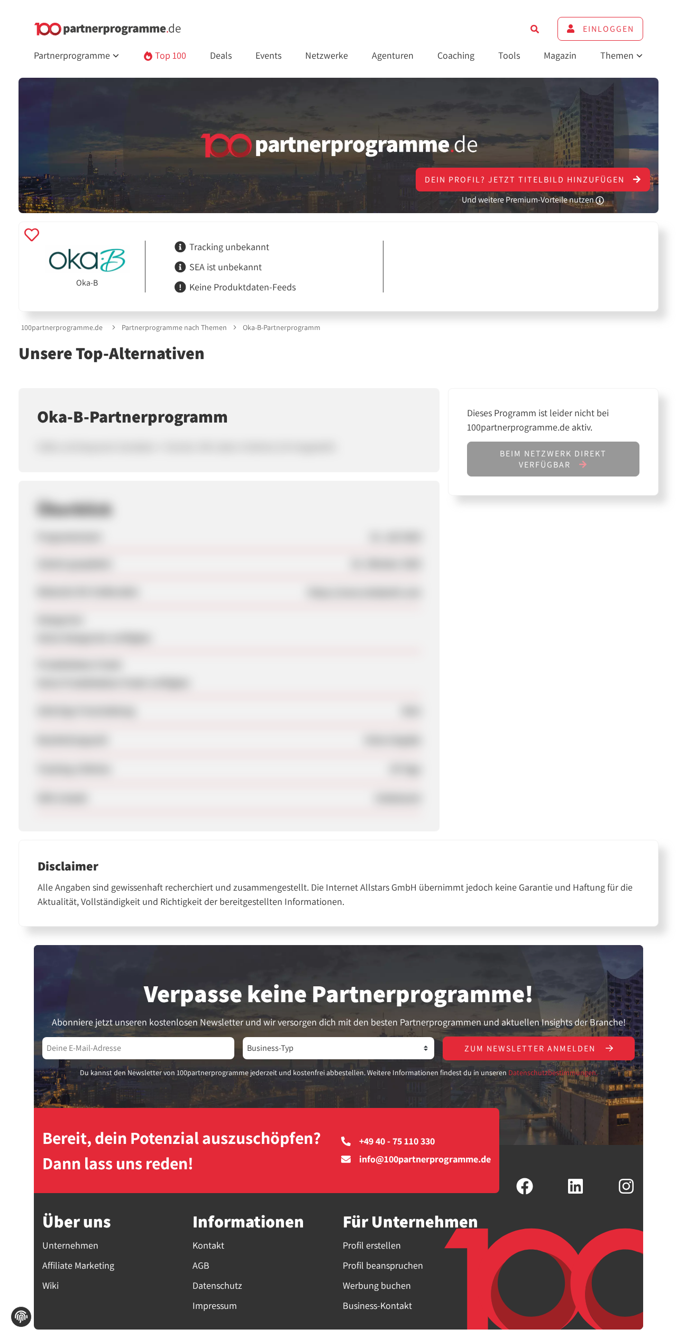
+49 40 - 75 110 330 (397, 1141)
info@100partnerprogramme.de (425, 1159)
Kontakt (208, 1245)
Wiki (50, 1285)
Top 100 (169, 55)
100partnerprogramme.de (62, 327)
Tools (509, 55)
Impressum (215, 1305)
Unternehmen (70, 1245)
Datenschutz (217, 1285)
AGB (201, 1265)
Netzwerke (326, 55)
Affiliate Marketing (78, 1265)
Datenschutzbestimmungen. (553, 1072)
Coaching (455, 55)
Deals (221, 55)
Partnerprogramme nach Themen (174, 327)
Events (268, 55)
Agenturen (393, 55)
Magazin (560, 55)
